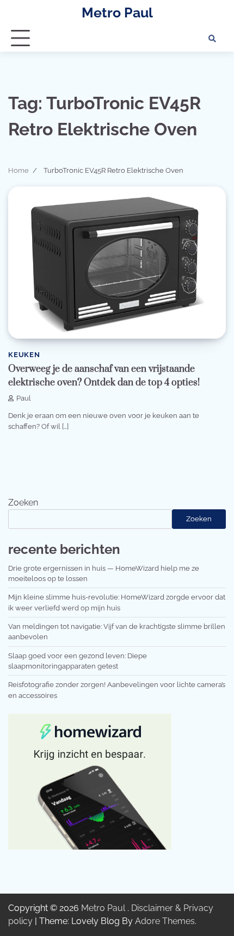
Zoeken (23, 502)
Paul (23, 398)
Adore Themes (165, 921)
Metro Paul (117, 12)
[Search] (212, 38)
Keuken (24, 355)
